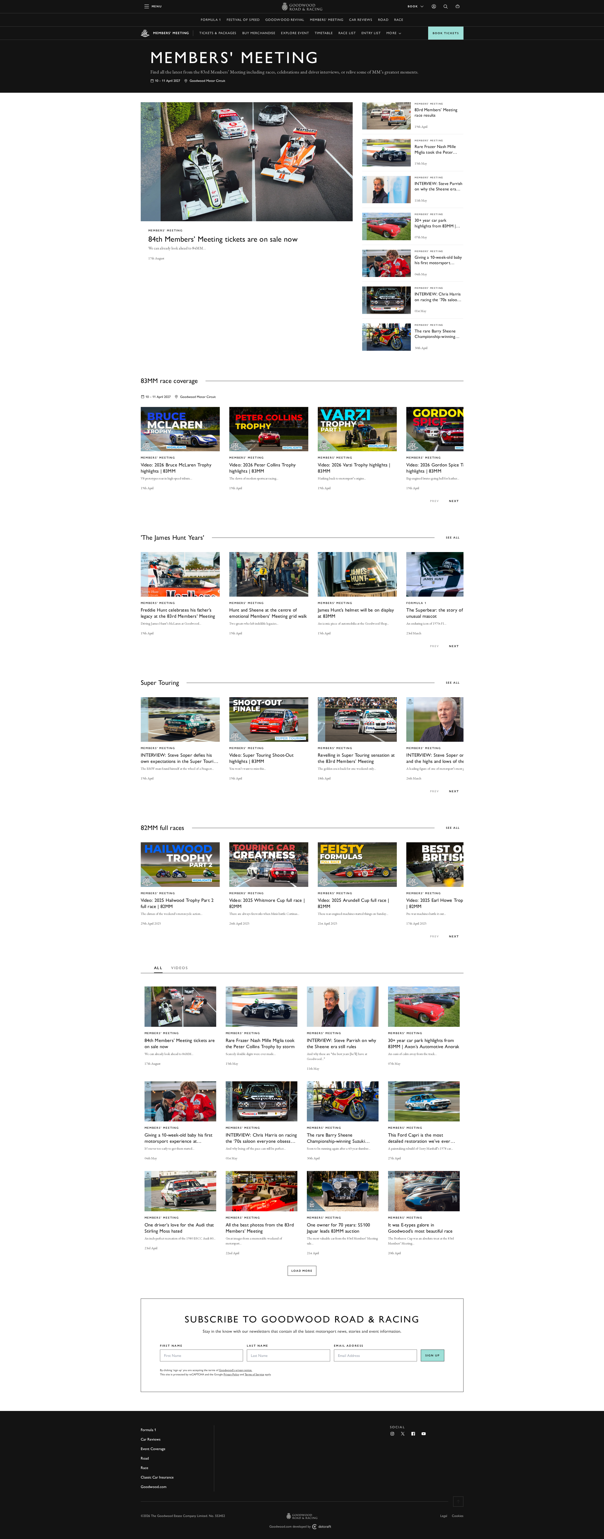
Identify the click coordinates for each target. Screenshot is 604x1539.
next (454, 501)
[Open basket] (458, 6)
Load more (302, 1270)
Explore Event (295, 33)
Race (398, 20)
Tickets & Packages (217, 33)
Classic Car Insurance (157, 1477)
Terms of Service (254, 1374)
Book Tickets (446, 33)
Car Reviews (360, 20)
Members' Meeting (326, 20)
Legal (443, 1516)
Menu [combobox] (394, 33)
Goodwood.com (153, 1486)
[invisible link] (247, 185)
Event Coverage (153, 1449)
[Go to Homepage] (302, 6)
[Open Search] (446, 6)
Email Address (349, 1345)
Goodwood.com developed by (290, 1527)
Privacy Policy (231, 1374)
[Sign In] (434, 6)
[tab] (158, 967)
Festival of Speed (243, 20)
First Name (171, 1345)
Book (413, 6)
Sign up (432, 1355)
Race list (347, 33)
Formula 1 (211, 20)
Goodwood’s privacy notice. (235, 1370)
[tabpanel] (302, 1126)
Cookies (457, 1516)
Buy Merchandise (259, 33)
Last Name (257, 1345)
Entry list (371, 33)
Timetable (324, 33)
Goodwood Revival (284, 20)
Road (383, 20)
